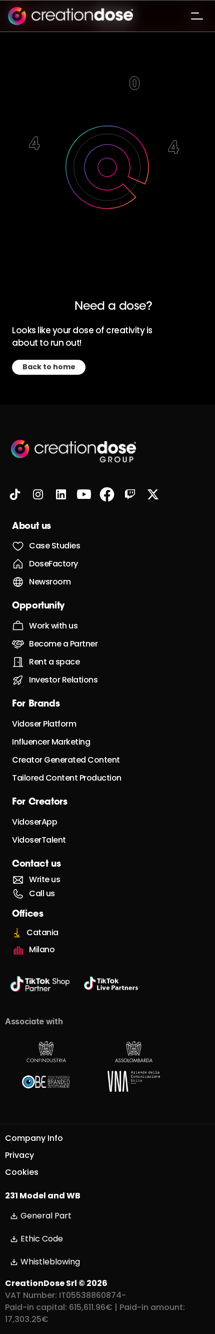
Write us (44, 879)
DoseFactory (53, 563)
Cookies (21, 1172)
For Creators (40, 802)
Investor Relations (63, 680)
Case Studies (54, 545)
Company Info (34, 1138)
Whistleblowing (50, 1261)
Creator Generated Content (66, 760)
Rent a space (54, 662)
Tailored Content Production (67, 778)
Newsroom (49, 581)
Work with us (53, 625)
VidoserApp (34, 822)
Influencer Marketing (51, 742)
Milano (41, 949)
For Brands (36, 704)
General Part (46, 1215)
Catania (42, 932)
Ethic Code (41, 1238)
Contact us (36, 864)
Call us (42, 893)
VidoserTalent (39, 840)
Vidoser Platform (44, 724)
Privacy (19, 1155)
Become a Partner (63, 643)
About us (31, 526)
